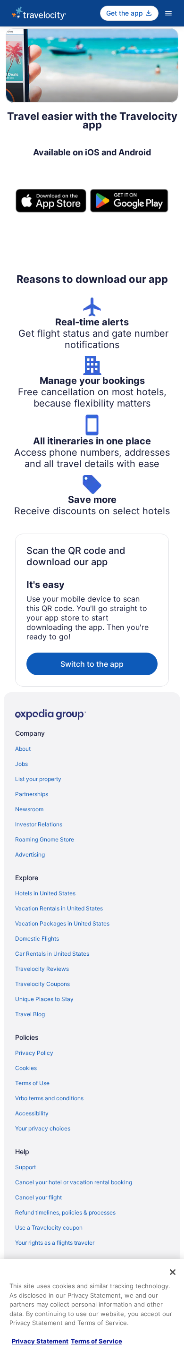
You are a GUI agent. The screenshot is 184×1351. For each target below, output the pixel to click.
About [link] (23, 748)
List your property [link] (38, 778)
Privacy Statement (40, 1341)
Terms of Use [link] (32, 1083)
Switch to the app (92, 664)
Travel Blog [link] (30, 1014)
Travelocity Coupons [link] (42, 983)
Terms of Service (96, 1341)
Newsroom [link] (29, 809)
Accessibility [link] (32, 1113)
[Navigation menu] (168, 13)
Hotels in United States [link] (45, 893)
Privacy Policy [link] (34, 1052)
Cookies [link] (26, 1067)
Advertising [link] (30, 854)
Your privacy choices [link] (42, 1128)
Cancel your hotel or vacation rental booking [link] (73, 1182)
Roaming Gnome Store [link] (44, 839)
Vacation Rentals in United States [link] (59, 908)
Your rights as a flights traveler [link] (54, 1242)
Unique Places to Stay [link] (44, 999)
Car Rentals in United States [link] (52, 953)
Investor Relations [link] (38, 824)
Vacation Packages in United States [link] (62, 923)
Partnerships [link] (31, 794)
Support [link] (25, 1167)
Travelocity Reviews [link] (42, 968)
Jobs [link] (21, 763)
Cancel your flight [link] (38, 1197)
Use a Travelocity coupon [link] (49, 1227)
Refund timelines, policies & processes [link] (65, 1212)
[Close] (172, 1272)
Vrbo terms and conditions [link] (49, 1098)
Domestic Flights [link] (37, 938)
